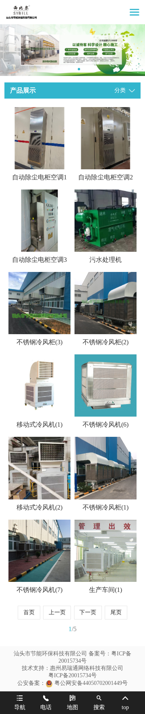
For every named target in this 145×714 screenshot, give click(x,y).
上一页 (57, 612)
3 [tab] (79, 69)
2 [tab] (71, 69)
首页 (29, 612)
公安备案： (31, 683)
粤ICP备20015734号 (72, 675)
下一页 (87, 612)
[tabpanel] (72, 50)
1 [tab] (64, 69)
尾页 (116, 612)
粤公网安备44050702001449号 (91, 683)
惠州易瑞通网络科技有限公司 (86, 668)
